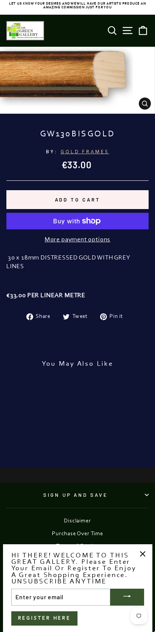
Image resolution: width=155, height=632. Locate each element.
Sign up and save (75, 495)
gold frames (85, 152)
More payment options (78, 240)
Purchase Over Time (77, 534)
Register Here (44, 618)
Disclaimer (77, 521)
